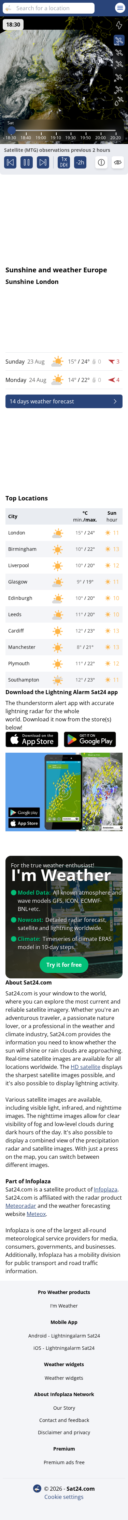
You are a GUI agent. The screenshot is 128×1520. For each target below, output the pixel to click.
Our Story (64, 1408)
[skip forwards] (43, 162)
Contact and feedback (64, 1420)
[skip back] (10, 162)
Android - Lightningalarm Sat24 (64, 1335)
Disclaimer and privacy (64, 1432)
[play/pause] (26, 162)
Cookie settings (64, 1497)
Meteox (36, 1214)
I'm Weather (64, 1305)
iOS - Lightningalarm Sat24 (64, 1348)
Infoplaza (105, 1189)
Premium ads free (64, 1462)
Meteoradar (20, 1206)
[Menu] (120, 8)
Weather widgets (64, 1378)
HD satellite (85, 1067)
